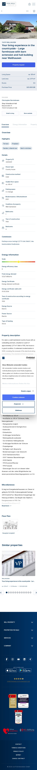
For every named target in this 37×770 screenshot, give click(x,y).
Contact (18, 744)
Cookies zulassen (18, 397)
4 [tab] (19, 37)
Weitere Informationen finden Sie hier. (16, 383)
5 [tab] (20, 37)
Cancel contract (18, 758)
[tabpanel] (18, 26)
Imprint (18, 755)
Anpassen (17, 404)
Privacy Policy (18, 751)
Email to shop (10, 113)
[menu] (33, 4)
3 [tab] (18, 37)
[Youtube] (19, 659)
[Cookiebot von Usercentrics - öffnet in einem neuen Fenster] (26, 358)
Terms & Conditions (19, 748)
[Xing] (30, 659)
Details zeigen (26, 391)
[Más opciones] (27, 11)
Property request (18, 65)
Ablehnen (18, 410)
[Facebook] (7, 659)
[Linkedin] (24, 659)
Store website (28, 113)
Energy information (20, 124)
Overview (5, 124)
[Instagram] (13, 659)
